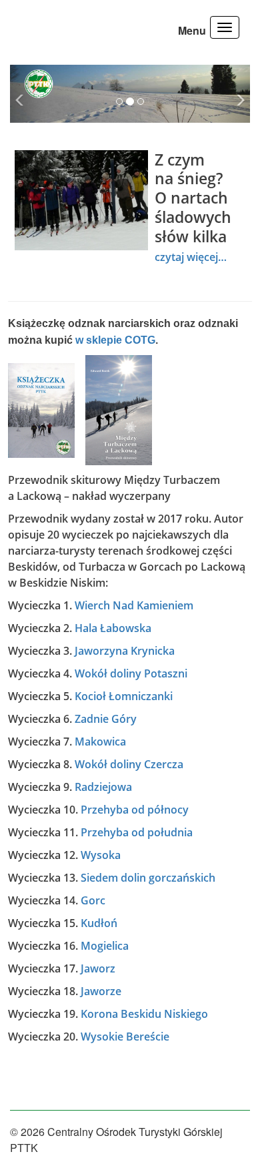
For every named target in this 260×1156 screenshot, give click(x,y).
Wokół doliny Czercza (129, 764)
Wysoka (101, 855)
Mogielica (105, 945)
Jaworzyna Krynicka (125, 650)
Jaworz (98, 968)
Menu (192, 30)
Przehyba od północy (135, 809)
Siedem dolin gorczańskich (148, 877)
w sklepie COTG (115, 340)
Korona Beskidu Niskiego (144, 1013)
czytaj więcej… (191, 257)
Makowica (100, 741)
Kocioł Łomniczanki (124, 696)
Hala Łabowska (113, 628)
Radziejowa (103, 787)
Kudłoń (99, 923)
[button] (28, 94)
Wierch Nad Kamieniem (134, 605)
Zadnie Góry (106, 718)
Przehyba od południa (137, 832)
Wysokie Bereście (125, 1036)
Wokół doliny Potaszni (131, 673)
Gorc (93, 900)
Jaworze (101, 991)
